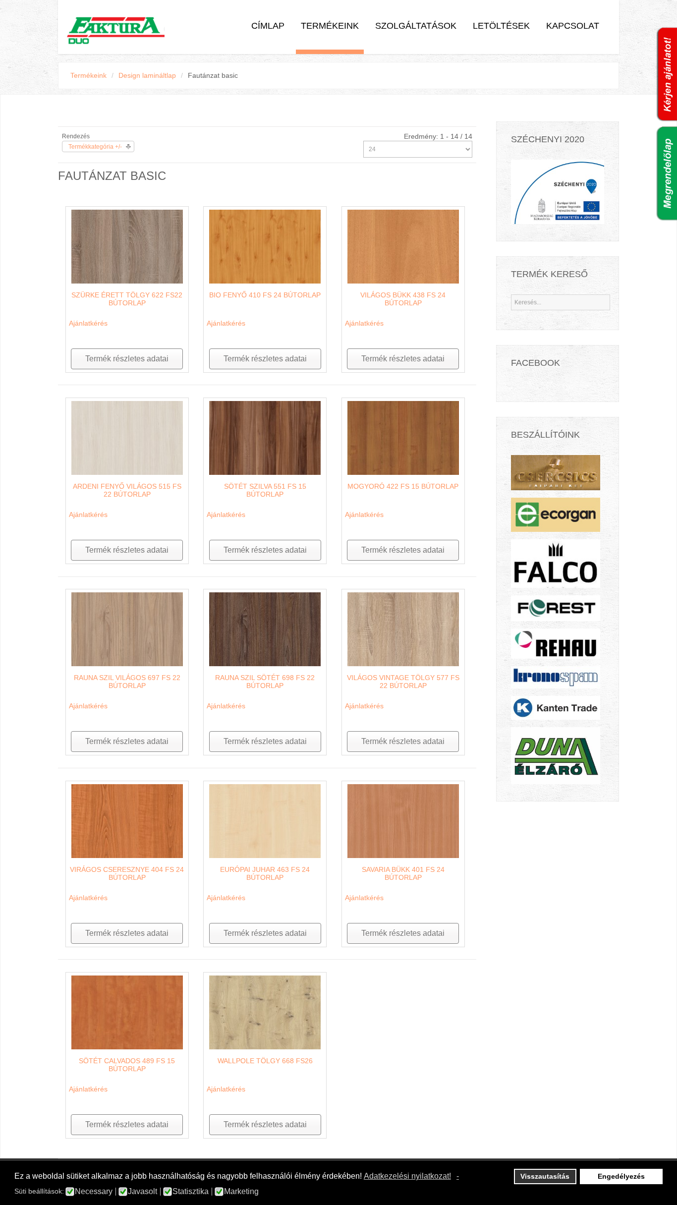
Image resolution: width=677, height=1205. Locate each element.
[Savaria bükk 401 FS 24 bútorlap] (403, 820)
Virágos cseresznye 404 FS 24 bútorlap (127, 873)
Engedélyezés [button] (621, 1176)
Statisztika (190, 1192)
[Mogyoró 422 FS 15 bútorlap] (403, 437)
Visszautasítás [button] (544, 1176)
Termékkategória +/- (95, 146)
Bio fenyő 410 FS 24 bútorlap (265, 295)
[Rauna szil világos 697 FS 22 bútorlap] (127, 628)
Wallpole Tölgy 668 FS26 (265, 1061)
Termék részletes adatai (127, 358)
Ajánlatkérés (88, 323)
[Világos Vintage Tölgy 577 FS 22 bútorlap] (403, 628)
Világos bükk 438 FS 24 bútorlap (403, 299)
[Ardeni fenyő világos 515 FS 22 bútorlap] (127, 437)
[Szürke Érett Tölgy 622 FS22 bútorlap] (127, 246)
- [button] (457, 1176)
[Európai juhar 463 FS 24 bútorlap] (265, 820)
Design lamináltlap (147, 75)
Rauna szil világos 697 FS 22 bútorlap (127, 681)
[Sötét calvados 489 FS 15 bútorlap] (127, 1012)
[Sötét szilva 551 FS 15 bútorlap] (265, 437)
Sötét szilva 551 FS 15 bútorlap (265, 490)
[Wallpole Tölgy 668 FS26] (265, 1012)
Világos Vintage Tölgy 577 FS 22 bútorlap (403, 681)
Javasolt (142, 1192)
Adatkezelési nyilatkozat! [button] (407, 1176)
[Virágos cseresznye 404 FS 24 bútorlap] (127, 820)
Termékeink (330, 26)
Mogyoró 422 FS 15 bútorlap (402, 486)
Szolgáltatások (415, 26)
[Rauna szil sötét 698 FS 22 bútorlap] (265, 628)
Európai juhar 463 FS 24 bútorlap (265, 873)
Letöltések (501, 26)
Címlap (267, 26)
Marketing (241, 1192)
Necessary (94, 1192)
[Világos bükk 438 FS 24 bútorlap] (403, 246)
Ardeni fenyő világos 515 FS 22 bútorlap (127, 490)
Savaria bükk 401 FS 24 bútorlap (403, 873)
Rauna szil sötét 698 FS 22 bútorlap (265, 681)
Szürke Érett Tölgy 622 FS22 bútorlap (126, 299)
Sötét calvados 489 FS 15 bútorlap (127, 1065)
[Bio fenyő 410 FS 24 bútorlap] (265, 246)
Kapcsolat (572, 26)
